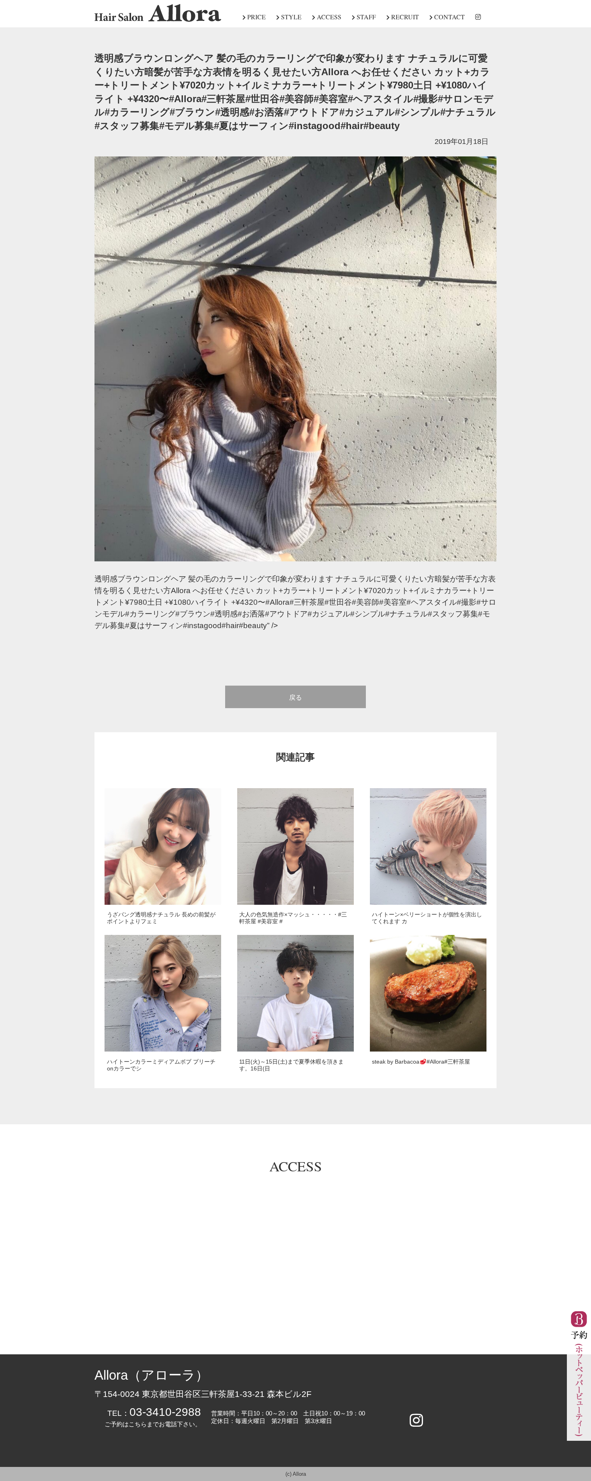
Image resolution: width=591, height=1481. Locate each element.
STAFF (365, 16)
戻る (295, 697)
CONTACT (449, 16)
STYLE (290, 16)
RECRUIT (404, 16)
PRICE (256, 16)
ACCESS (328, 16)
